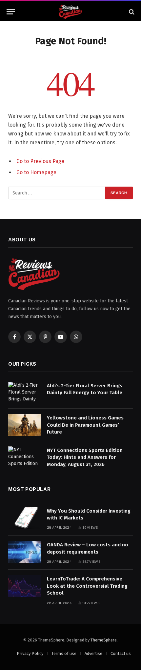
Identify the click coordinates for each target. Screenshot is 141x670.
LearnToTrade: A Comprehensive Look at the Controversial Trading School (87, 586)
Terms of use (63, 653)
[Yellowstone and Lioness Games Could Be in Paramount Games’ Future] (24, 425)
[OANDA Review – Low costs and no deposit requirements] (24, 552)
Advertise (93, 653)
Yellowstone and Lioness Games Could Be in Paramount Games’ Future (85, 425)
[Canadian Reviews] (70, 11)
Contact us (121, 653)
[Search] (131, 11)
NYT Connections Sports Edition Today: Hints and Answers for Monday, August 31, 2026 (85, 457)
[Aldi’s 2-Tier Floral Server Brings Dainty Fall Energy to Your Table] (24, 393)
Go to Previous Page (40, 161)
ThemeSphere (104, 640)
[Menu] (11, 11)
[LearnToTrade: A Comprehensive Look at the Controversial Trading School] (24, 586)
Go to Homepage (36, 172)
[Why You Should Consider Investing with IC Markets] (24, 518)
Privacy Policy (30, 653)
